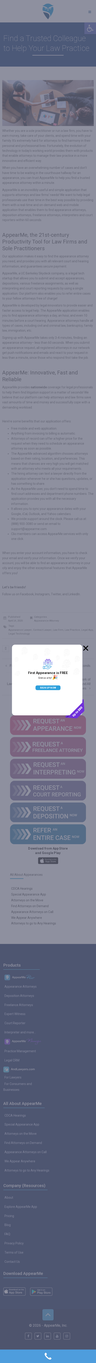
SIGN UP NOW (48, 688)
